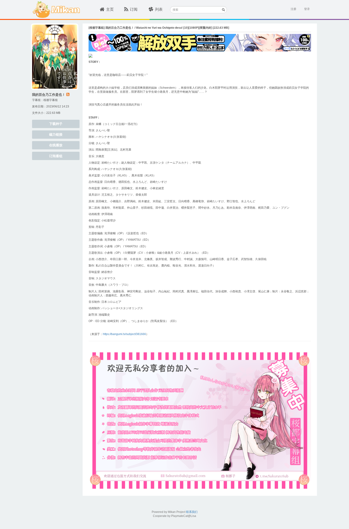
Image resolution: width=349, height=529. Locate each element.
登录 (307, 9)
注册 (293, 9)
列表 (159, 9)
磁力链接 (55, 134)
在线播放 (55, 145)
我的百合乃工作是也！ (48, 95)
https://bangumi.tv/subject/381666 (124, 334)
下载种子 (55, 124)
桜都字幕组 (50, 100)
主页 (110, 9)
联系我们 (192, 512)
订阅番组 (55, 156)
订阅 (133, 9)
